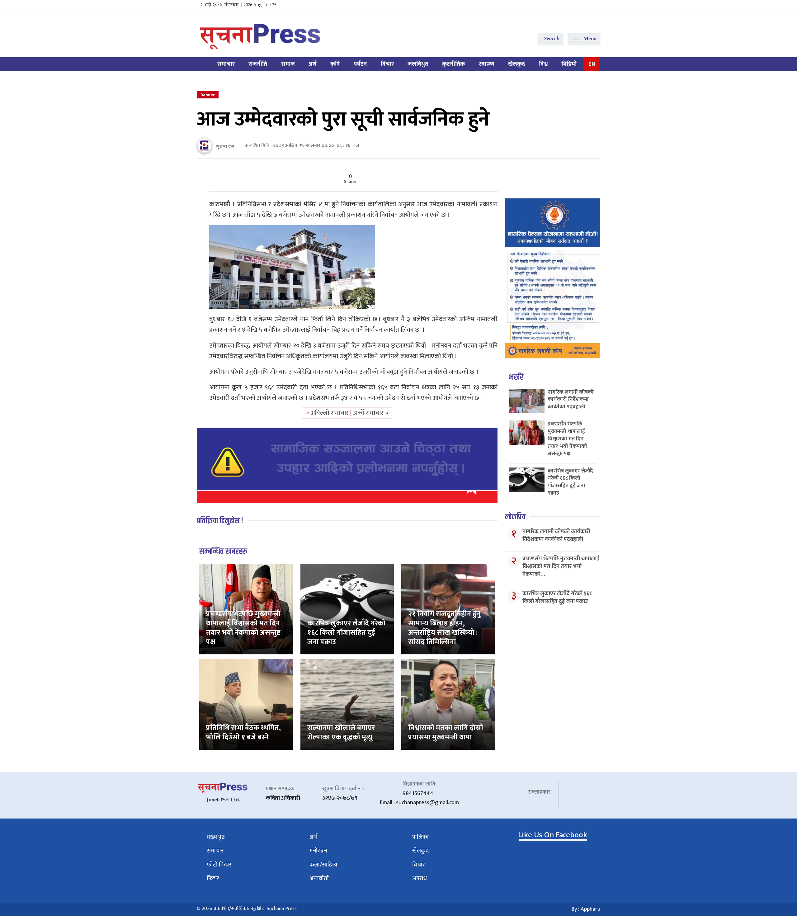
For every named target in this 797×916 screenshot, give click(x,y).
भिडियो (569, 64)
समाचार (226, 64)
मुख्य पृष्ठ (216, 837)
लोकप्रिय (515, 517)
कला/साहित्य (323, 865)
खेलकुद (516, 64)
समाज (288, 64)
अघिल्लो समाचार (330, 413)
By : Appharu (586, 909)
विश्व (543, 64)
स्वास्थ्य (486, 64)
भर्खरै (516, 377)
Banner (207, 94)
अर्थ (313, 64)
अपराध (419, 878)
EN (591, 64)
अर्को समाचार (369, 413)
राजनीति (257, 64)
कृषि (335, 64)
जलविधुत (418, 64)
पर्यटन (360, 64)
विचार (387, 64)
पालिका (420, 837)
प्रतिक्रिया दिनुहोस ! (220, 521)
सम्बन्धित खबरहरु (223, 551)
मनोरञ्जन (318, 851)
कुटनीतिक (453, 64)
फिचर (213, 878)
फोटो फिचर (219, 865)
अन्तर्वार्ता (319, 878)
